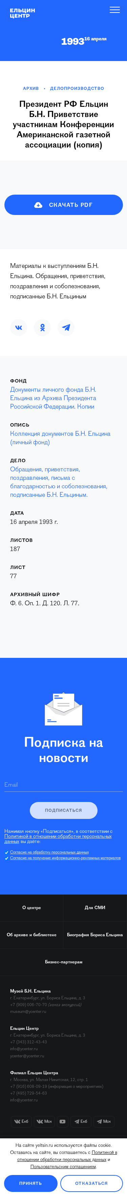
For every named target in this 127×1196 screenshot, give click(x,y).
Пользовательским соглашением (63, 1167)
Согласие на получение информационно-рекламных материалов (65, 858)
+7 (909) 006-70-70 (28, 1005)
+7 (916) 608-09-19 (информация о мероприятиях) (56, 1086)
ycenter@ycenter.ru (27, 1056)
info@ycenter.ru (24, 1049)
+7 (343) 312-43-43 (28, 1042)
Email (11, 785)
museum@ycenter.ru (28, 1011)
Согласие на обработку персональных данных (49, 852)
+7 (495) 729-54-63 (28, 1093)
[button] (18, 327)
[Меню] (115, 10)
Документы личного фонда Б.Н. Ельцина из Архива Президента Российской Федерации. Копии (53, 398)
